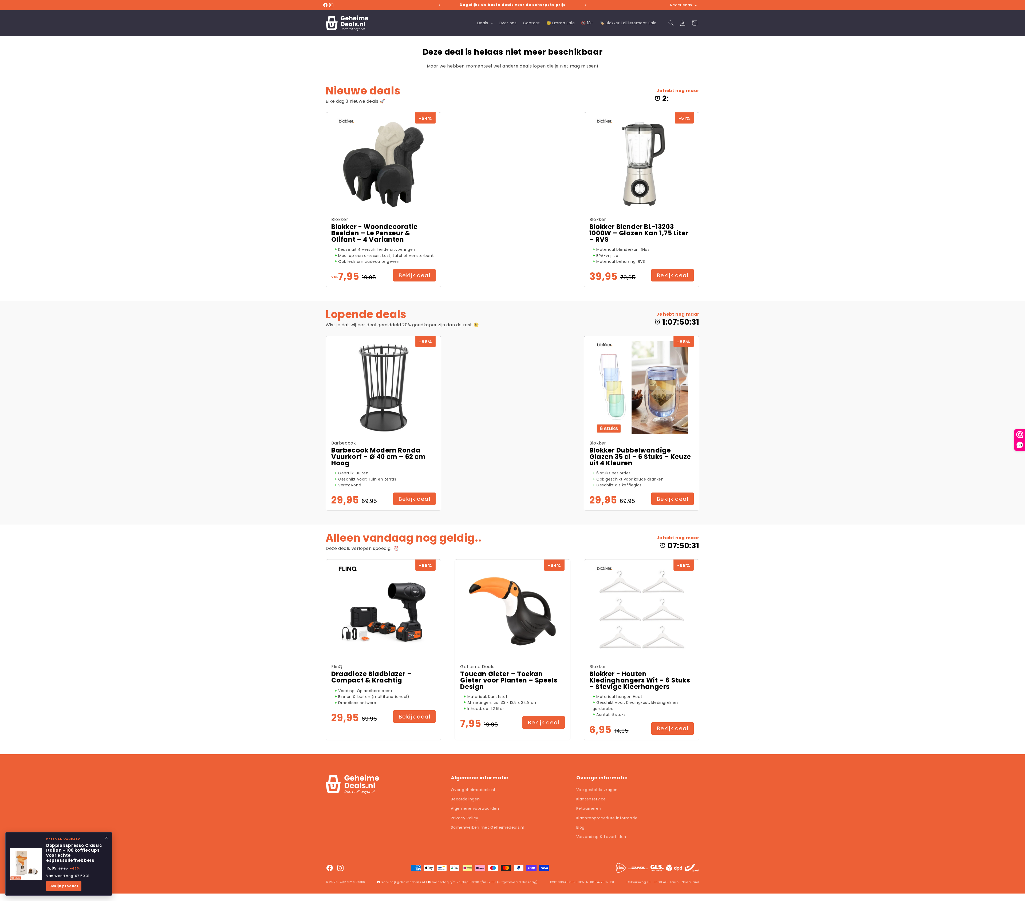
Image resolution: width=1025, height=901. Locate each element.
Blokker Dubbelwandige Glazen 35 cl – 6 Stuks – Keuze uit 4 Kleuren (640, 456)
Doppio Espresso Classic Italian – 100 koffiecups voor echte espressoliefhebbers (74, 853)
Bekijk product (63, 886)
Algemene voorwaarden (475, 808)
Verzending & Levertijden (601, 836)
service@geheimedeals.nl (403, 882)
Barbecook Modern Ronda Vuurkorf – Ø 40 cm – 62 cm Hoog (378, 456)
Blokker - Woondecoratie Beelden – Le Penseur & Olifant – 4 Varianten (374, 233)
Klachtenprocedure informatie (607, 818)
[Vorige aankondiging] (440, 5)
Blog (580, 827)
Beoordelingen (465, 799)
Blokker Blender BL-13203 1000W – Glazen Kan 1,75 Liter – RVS (638, 233)
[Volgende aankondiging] (585, 5)
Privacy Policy (464, 818)
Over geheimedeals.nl (473, 789)
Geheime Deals (352, 882)
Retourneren (588, 808)
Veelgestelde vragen (597, 789)
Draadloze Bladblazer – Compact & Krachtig (371, 677)
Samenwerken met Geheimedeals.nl (487, 827)
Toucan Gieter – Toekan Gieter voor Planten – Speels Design (508, 680)
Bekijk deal (414, 275)
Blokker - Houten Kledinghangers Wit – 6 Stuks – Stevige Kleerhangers (639, 680)
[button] (484, 23)
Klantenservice (591, 799)
